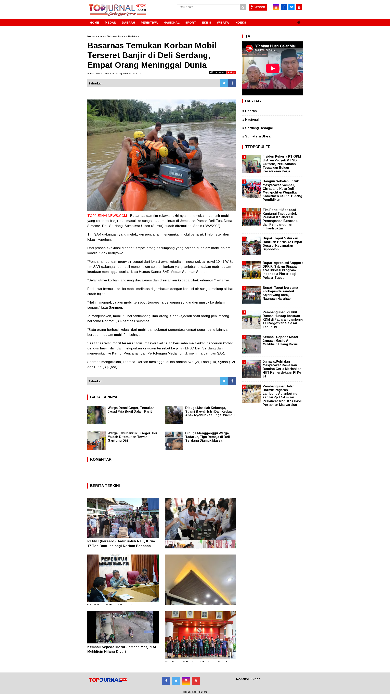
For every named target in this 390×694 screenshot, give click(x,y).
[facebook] (284, 7)
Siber (255, 679)
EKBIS (206, 22)
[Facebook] (232, 83)
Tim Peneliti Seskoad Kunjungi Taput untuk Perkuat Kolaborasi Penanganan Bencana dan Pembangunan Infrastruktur (280, 219)
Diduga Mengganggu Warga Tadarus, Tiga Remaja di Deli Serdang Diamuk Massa (207, 436)
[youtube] (299, 7)
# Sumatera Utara (256, 136)
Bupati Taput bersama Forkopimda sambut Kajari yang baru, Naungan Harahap (280, 293)
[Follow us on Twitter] (176, 681)
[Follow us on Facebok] (166, 681)
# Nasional (250, 119)
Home (90, 36)
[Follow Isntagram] (186, 681)
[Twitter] (224, 83)
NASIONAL (172, 22)
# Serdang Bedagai (257, 128)
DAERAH (128, 22)
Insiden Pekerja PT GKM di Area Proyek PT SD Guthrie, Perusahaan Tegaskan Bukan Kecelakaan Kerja (282, 164)
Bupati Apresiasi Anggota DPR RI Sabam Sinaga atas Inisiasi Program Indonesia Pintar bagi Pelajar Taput (283, 270)
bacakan (218, 72)
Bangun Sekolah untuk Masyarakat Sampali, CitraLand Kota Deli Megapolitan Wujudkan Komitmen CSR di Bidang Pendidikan (282, 190)
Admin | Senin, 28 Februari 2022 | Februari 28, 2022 (114, 73)
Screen (259, 7)
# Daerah (249, 111)
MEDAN (110, 22)
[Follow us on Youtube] (196, 681)
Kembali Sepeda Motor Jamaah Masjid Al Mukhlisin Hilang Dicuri (281, 340)
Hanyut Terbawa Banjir (111, 36)
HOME (94, 22)
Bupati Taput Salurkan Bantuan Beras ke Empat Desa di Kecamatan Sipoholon (282, 244)
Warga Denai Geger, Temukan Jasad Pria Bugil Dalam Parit (131, 409)
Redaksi (242, 679)
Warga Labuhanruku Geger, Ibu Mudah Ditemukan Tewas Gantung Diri (132, 436)
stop (232, 72)
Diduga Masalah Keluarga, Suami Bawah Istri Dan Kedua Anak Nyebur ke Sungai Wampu (210, 411)
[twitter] (291, 7)
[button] (299, 21)
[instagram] (276, 7)
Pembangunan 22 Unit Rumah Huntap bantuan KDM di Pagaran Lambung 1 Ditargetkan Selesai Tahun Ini (283, 319)
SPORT (190, 22)
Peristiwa (133, 36)
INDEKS (240, 22)
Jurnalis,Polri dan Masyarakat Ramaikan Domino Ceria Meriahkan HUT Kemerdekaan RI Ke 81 (282, 369)
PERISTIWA (149, 22)
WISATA (223, 22)
